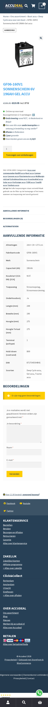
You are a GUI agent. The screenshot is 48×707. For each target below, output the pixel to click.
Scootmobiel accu (35, 179)
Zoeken (24, 702)
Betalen (7, 528)
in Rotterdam (15, 132)
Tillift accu (30, 182)
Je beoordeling (14, 423)
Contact (31, 678)
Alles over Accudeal (12, 627)
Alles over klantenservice (15, 543)
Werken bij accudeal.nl (14, 623)
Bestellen (7, 525)
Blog (5, 616)
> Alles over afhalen (12, 595)
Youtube (26, 503)
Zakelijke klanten (11, 560)
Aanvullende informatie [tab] (16, 210)
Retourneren (9, 536)
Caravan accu (13, 176)
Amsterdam (8, 584)
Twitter (10, 510)
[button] (41, 38)
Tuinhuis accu (13, 185)
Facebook (11, 503)
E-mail (10, 460)
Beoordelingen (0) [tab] (13, 218)
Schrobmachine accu (18, 179)
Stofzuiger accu (19, 182)
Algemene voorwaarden (11, 675)
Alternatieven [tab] (11, 226)
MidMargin (40, 176)
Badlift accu (20, 173)
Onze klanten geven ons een (21, 139)
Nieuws (6, 620)
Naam (10, 447)
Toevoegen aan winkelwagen (19, 155)
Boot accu (29, 173)
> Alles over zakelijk (12, 568)
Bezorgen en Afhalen (13, 532)
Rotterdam (8, 580)
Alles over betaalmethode (15, 644)
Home (6, 16)
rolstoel (6, 179)
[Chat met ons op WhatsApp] (39, 693)
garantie (12, 135)
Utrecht (7, 588)
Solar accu (7, 182)
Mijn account (8, 702)
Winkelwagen (38, 699)
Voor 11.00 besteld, (22, 494)
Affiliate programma (12, 564)
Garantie (7, 539)
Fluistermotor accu (27, 176)
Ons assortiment (18, 16)
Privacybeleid (11, 659)
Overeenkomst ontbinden (35, 675)
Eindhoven (8, 591)
